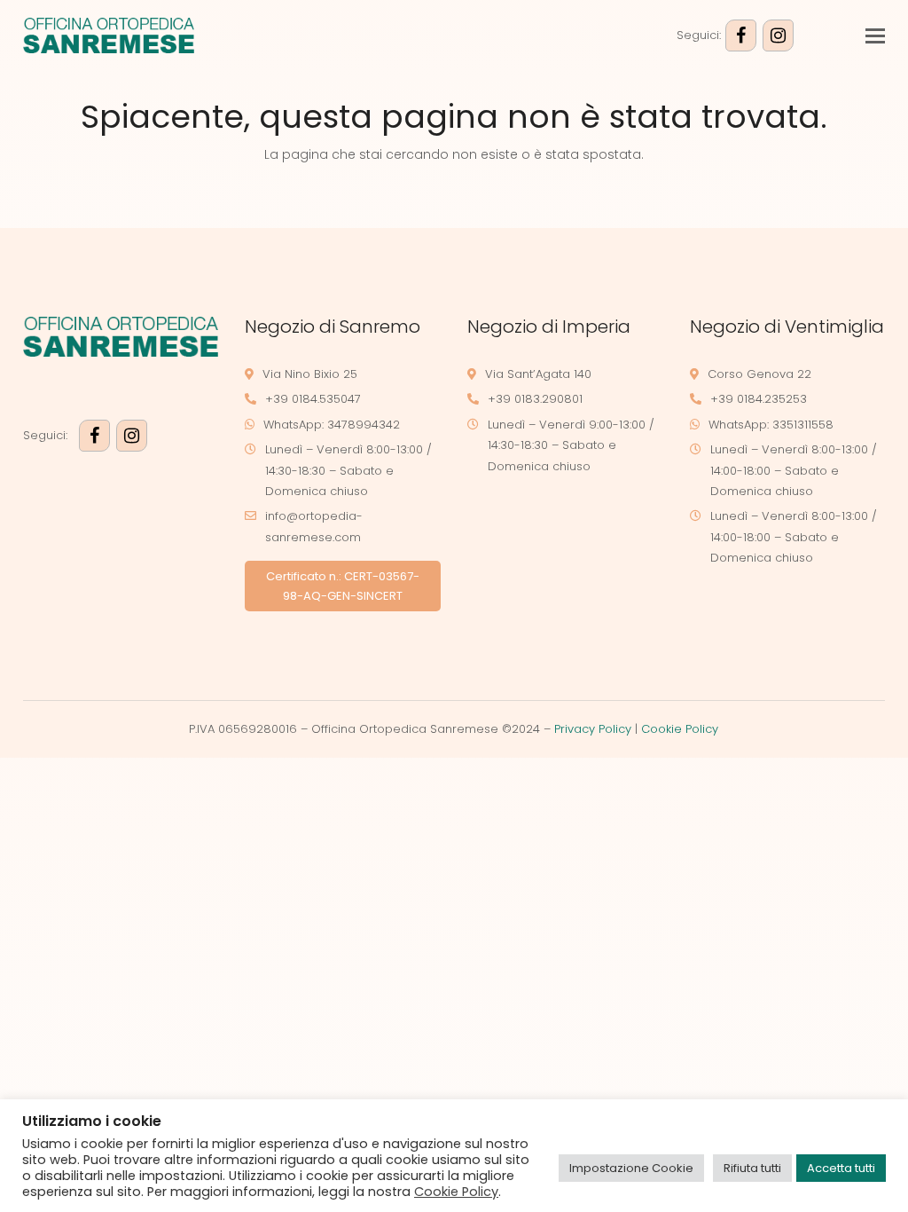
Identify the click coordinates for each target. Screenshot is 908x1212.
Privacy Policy (592, 728)
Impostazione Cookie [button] (631, 1168)
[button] (875, 35)
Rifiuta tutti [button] (752, 1168)
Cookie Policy (679, 728)
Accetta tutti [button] (841, 1168)
